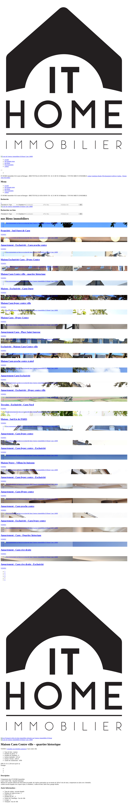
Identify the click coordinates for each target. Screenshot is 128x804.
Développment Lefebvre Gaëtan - (112, 176)
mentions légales (97, 176)
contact (6, 166)
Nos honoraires (8, 165)
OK (81, 204)
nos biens (7, 163)
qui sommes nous (9, 161)
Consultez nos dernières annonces (17, 749)
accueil (6, 159)
